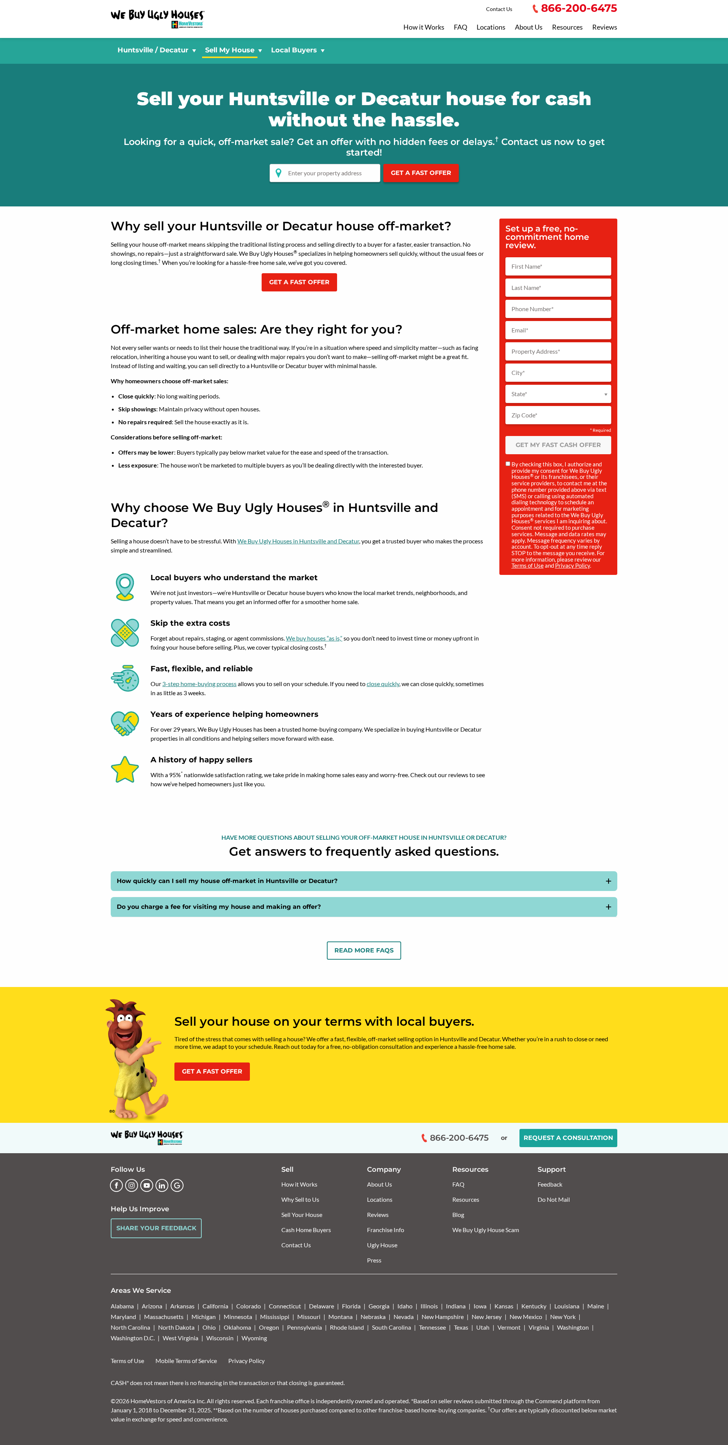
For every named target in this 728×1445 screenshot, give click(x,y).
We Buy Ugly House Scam (485, 1229)
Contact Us (499, 9)
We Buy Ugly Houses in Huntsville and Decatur (298, 541)
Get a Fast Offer (421, 172)
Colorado (248, 1306)
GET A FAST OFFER (299, 282)
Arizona (152, 1306)
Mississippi (274, 1316)
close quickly (383, 683)
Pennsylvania (304, 1327)
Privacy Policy (572, 565)
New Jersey (487, 1316)
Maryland (123, 1316)
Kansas (503, 1306)
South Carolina (391, 1327)
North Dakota (176, 1327)
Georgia (379, 1306)
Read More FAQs (364, 950)
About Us (529, 27)
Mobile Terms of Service (186, 1360)
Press (374, 1260)
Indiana (456, 1306)
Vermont (509, 1327)
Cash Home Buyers (306, 1229)
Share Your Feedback (156, 1228)
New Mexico (526, 1316)
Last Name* (526, 288)
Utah (483, 1327)
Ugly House (382, 1244)
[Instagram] (131, 1185)
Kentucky (533, 1306)
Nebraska (373, 1316)
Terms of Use (527, 565)
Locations (491, 27)
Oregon (269, 1327)
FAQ (460, 27)
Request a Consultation (568, 1137)
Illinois (429, 1306)
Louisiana (566, 1306)
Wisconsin (220, 1337)
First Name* (526, 266)
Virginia (539, 1327)
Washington (573, 1327)
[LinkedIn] (162, 1185)
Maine (595, 1306)
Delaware (321, 1306)
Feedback (550, 1184)
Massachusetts (164, 1316)
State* (519, 394)
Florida (351, 1306)
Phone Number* (532, 309)
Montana (340, 1316)
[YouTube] (146, 1185)
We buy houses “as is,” (314, 638)
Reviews (604, 27)
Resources (567, 27)
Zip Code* (524, 415)
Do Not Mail (554, 1199)
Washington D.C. (133, 1337)
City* (518, 373)
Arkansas (182, 1306)
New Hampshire (443, 1316)
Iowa (480, 1306)
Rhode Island (347, 1327)
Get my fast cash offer (558, 445)
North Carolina (130, 1327)
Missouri (308, 1316)
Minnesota (238, 1316)
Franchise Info (385, 1229)
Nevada (404, 1316)
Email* (519, 330)
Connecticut (285, 1306)
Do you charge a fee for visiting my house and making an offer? (219, 906)
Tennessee (432, 1327)
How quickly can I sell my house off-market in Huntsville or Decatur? (227, 881)
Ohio (209, 1327)
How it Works (423, 27)
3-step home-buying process (199, 683)
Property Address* (535, 351)
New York (563, 1316)
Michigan (203, 1316)
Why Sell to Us (300, 1199)
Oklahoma (237, 1327)
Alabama (122, 1306)
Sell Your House (301, 1214)
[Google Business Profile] (177, 1185)
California (215, 1306)
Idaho (405, 1306)
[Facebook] (116, 1185)
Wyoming (254, 1337)
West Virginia (180, 1337)
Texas (461, 1327)
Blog (458, 1214)
